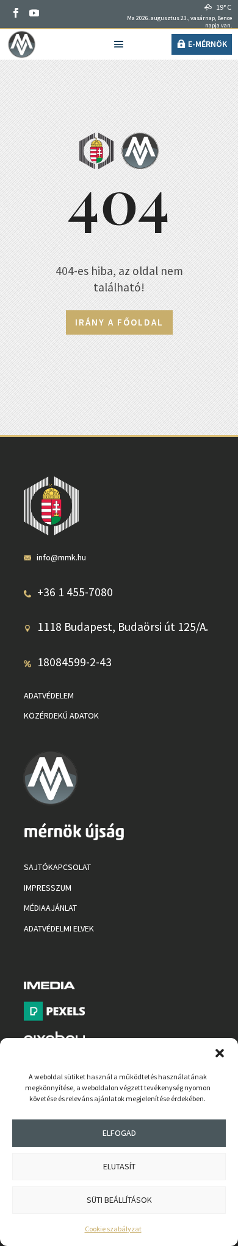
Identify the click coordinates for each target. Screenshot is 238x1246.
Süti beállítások (119, 1199)
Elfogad (119, 1132)
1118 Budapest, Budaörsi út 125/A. (122, 626)
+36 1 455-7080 (75, 592)
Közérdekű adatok (61, 715)
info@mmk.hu (61, 557)
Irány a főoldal (119, 322)
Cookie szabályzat (113, 1228)
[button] (220, 1053)
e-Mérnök (207, 43)
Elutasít (119, 1166)
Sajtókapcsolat (57, 866)
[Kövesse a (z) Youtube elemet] (34, 13)
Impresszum (47, 887)
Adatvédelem (49, 695)
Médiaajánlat (50, 907)
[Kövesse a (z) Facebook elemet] (16, 13)
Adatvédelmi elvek (59, 928)
